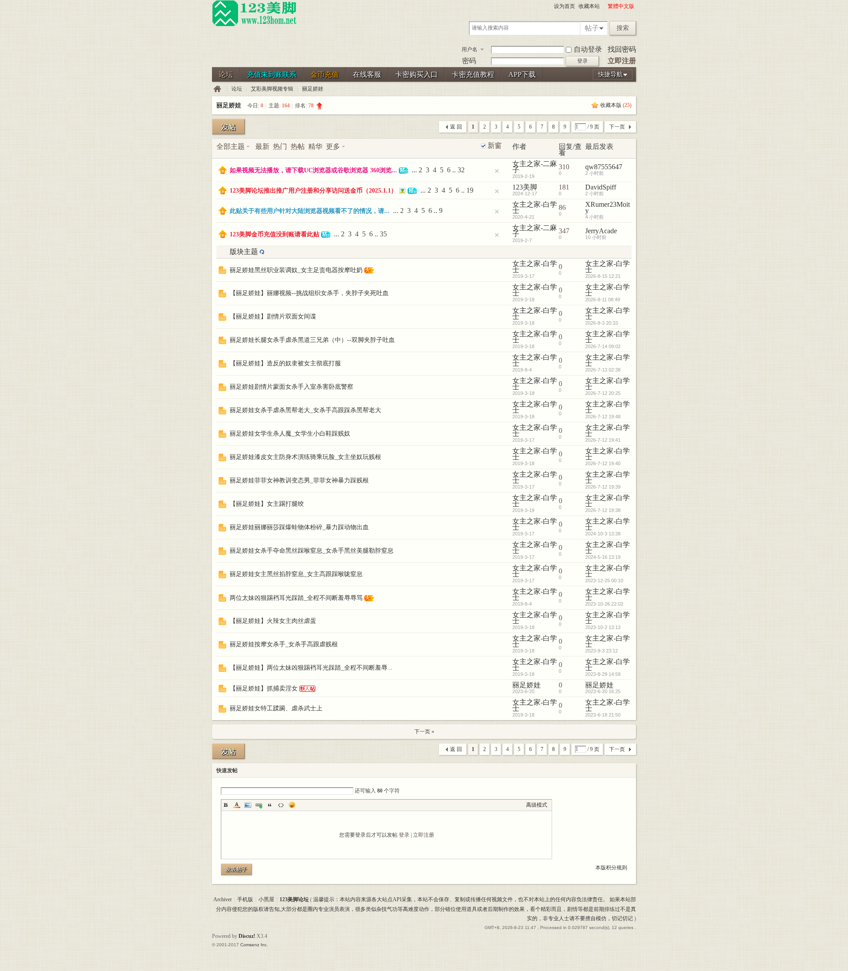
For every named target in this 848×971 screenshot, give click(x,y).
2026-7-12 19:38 (603, 510)
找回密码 (622, 49)
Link (258, 804)
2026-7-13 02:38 (603, 369)
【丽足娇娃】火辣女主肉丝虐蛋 (273, 621)
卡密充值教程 (473, 74)
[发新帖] (228, 126)
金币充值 (324, 74)
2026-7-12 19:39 (603, 486)
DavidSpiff (600, 187)
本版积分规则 (611, 868)
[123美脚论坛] (254, 25)
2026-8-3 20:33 (601, 323)
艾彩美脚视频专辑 (272, 89)
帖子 (592, 28)
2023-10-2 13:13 (603, 627)
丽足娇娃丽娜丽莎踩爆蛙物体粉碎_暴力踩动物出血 (299, 527)
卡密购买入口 (416, 74)
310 (564, 167)
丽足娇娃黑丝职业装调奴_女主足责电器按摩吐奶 (296, 270)
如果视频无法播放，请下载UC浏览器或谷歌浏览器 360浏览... (313, 170)
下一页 (617, 127)
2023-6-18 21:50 (603, 714)
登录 (404, 835)
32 (461, 170)
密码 (469, 60)
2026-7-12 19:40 (603, 463)
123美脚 (524, 187)
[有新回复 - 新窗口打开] (222, 271)
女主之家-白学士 (534, 207)
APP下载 (522, 74)
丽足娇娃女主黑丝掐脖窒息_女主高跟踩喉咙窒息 (296, 574)
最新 (262, 146)
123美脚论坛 (217, 89)
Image (247, 804)
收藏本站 (589, 6)
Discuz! (246, 936)
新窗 (495, 145)
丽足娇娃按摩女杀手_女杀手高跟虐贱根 (284, 644)
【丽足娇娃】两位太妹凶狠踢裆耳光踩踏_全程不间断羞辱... (311, 667)
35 (383, 234)
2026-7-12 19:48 (603, 416)
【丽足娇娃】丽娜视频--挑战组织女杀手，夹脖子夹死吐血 (309, 293)
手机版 (245, 899)
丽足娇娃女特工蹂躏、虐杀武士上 (276, 708)
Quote (269, 804)
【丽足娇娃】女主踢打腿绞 (267, 504)
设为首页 (564, 6)
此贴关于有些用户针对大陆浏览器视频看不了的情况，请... (310, 211)
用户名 (469, 49)
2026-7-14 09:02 (603, 346)
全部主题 (230, 146)
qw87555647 (603, 167)
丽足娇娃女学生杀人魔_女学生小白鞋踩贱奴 (290, 433)
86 (562, 207)
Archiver (222, 899)
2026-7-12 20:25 (603, 393)
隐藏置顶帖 (497, 171)
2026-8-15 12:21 (603, 276)
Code (280, 804)
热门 (280, 146)
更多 (333, 146)
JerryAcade (601, 231)
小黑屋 (266, 899)
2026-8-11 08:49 (602, 299)
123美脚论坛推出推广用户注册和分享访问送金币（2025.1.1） (313, 190)
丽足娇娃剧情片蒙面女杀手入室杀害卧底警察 (291, 386)
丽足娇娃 (312, 89)
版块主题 (244, 251)
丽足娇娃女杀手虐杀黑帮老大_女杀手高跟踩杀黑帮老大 (305, 410)
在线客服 (367, 74)
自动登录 (588, 49)
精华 (315, 146)
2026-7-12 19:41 (603, 440)
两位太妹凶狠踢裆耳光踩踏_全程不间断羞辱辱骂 (296, 598)
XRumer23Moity (607, 207)
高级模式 (536, 805)
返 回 (456, 127)
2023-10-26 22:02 (604, 604)
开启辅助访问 (604, 6)
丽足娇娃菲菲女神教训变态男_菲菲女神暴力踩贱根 (299, 480)
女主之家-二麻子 (534, 167)
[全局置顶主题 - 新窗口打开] (223, 171)
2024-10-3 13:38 (603, 533)
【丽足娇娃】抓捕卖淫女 (264, 688)
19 (469, 190)
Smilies (292, 804)
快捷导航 (610, 74)
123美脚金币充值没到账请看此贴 (274, 234)
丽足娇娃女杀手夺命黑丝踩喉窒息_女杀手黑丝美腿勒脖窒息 (312, 550)
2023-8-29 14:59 (603, 674)
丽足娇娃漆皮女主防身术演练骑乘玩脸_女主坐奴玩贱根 (305, 457)
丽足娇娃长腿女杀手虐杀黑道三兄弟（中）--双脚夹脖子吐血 (312, 340)
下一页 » (424, 731)
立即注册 (622, 60)
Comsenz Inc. (254, 944)
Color (236, 804)
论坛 (226, 74)
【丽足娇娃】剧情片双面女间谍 (273, 316)
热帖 (298, 146)
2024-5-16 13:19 (603, 557)
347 (564, 231)
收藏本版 (616, 105)
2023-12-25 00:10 (604, 580)
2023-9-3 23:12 (601, 650)
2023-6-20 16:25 (603, 691)
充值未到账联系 (271, 74)
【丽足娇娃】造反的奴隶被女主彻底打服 (285, 363)
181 (564, 187)
